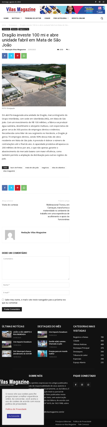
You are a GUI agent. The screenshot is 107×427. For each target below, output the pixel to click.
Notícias (14, 29)
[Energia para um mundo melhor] (42, 353)
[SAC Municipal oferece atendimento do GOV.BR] (6, 353)
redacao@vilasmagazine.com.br (50, 412)
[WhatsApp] (103, 2)
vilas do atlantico (58, 168)
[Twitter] (11, 56)
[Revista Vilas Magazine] (21, 10)
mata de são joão (32, 168)
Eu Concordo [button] (14, 416)
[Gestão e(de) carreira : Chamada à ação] (42, 343)
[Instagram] (99, 2)
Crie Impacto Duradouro (22, 342)
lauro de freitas (16, 168)
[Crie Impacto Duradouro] (6, 344)
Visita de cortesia (10, 205)
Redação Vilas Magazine (15, 49)
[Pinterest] (17, 56)
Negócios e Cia (23, 29)
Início (4, 25)
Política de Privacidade (16, 409)
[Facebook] (95, 2)
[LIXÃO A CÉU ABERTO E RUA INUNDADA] (6, 334)
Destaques (13, 25)
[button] (102, 18)
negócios (45, 168)
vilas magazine (9, 171)
